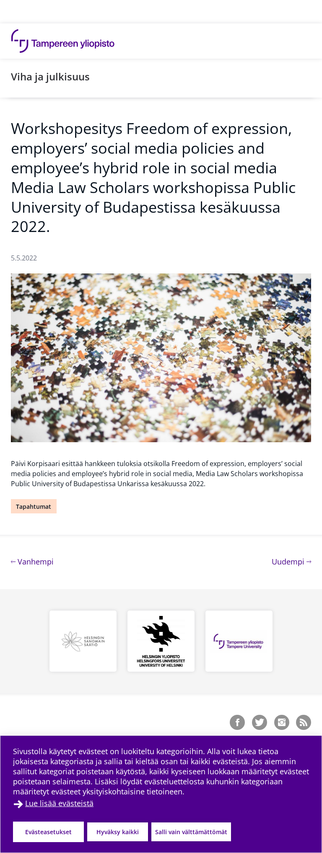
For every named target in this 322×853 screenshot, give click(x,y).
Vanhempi (35, 561)
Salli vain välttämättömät (191, 832)
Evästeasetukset (48, 832)
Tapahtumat (33, 506)
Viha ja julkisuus (50, 76)
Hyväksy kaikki (117, 832)
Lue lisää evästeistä (59, 803)
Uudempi (291, 561)
